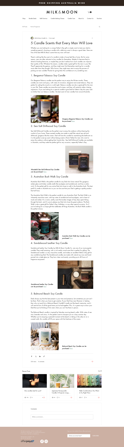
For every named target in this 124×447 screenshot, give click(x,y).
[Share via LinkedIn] (40, 356)
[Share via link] (44, 356)
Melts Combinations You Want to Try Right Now (89, 392)
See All (100, 371)
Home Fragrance (35, 26)
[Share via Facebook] (31, 356)
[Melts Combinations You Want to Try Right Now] (89, 381)
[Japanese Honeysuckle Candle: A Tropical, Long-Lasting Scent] (62, 381)
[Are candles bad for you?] (34, 381)
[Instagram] (46, 441)
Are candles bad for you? (32, 391)
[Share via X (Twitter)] (36, 356)
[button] (90, 12)
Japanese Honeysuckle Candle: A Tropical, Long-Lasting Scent (60, 392)
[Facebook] (42, 441)
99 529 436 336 (27, 438)
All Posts (24, 26)
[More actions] (92, 38)
